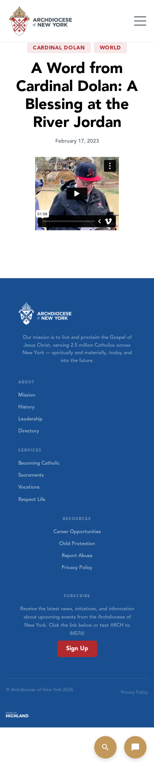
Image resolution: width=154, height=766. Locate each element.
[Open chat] (135, 747)
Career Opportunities (77, 532)
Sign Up (77, 648)
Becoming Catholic (38, 463)
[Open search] (105, 747)
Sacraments (31, 475)
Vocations (29, 487)
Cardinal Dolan (59, 48)
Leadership (30, 419)
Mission (26, 395)
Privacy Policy (77, 568)
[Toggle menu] (140, 21)
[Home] (41, 21)
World (110, 48)
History (26, 407)
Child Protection (77, 544)
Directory (28, 431)
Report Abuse (77, 556)
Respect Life (31, 499)
